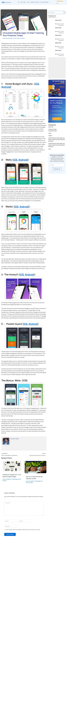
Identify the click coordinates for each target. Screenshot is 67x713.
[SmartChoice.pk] (6, 2)
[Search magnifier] (64, 12)
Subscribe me (57, 169)
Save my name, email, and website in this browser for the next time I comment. (23, 529)
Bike (22, 2)
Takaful (47, 2)
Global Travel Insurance (35, 2)
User (49, 149)
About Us (50, 127)
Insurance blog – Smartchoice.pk (52, 130)
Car (18, 2)
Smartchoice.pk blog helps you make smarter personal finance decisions (56, 139)
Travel (28, 2)
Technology (14, 479)
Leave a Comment (21, 38)
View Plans (57, 118)
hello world (58, 20)
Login (49, 133)
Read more (61, 25)
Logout (50, 135)
